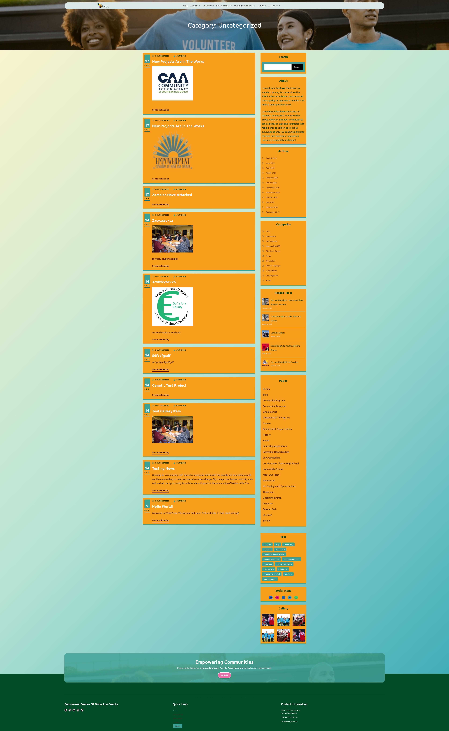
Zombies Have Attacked (172, 195)
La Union (267, 514)
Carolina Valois (278, 332)
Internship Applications (275, 446)
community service (271, 559)
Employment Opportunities (277, 428)
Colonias (267, 549)
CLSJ (268, 231)
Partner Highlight (273, 265)
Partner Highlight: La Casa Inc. (284, 362)
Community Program (274, 400)
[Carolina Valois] (265, 334)
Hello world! (162, 506)
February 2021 (272, 177)
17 (147, 61)
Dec (147, 510)
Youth (268, 280)
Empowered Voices (284, 564)
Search (297, 67)
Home (266, 440)
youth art (288, 574)
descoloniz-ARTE (273, 246)
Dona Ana (268, 564)
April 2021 (270, 168)
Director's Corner (273, 251)
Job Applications (271, 457)
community (280, 549)
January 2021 (271, 182)
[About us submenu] (199, 5)
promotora (282, 569)
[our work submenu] (213, 5)
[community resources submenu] (254, 5)
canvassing (288, 544)
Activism (267, 544)
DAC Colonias (271, 241)
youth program (270, 579)
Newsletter (270, 261)
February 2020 (272, 207)
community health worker (274, 554)
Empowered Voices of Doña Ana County (91, 704)
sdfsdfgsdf (161, 355)
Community (271, 236)
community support (291, 559)
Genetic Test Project (169, 385)
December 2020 (272, 187)
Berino (266, 388)
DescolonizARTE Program (276, 417)
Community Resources (274, 406)
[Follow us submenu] (279, 5)
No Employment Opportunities (279, 486)
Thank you (268, 491)
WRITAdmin (181, 56)
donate (224, 675)
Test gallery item (166, 411)
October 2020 (271, 197)
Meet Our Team (271, 474)
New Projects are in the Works (178, 61)
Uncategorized (162, 56)
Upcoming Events (272, 497)
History (267, 434)
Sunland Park (271, 270)
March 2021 (271, 173)
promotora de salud (272, 574)
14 (147, 220)
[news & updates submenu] (231, 5)
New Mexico (269, 569)
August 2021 (271, 158)
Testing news (163, 468)
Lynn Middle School (273, 469)
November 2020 (273, 192)
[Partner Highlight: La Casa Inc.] (265, 364)
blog (277, 544)
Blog (265, 394)
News (268, 256)
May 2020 (270, 202)
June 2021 (270, 163)
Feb (147, 65)
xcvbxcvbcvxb (164, 282)
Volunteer (268, 503)
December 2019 (272, 212)
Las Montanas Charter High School (281, 463)
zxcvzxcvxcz (162, 220)
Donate (267, 423)
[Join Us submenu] (265, 5)
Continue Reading (160, 109)
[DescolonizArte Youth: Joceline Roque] (265, 348)
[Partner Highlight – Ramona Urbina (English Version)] (265, 302)
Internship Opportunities (276, 451)
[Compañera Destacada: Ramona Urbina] (265, 318)
